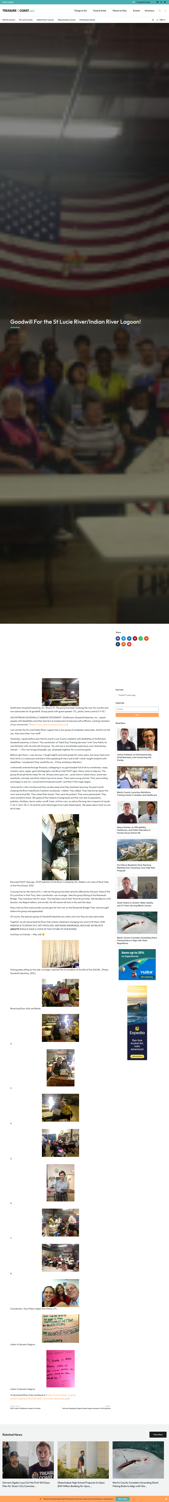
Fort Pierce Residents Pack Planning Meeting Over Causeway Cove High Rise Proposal (136, 868)
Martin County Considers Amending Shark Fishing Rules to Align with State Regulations (137, 940)
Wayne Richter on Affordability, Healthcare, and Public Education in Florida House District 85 (134, 830)
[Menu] (159, 10)
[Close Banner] (166, 1498)
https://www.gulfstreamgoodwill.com (48, 724)
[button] (153, 19)
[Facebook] (157, 2)
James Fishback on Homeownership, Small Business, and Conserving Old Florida (134, 757)
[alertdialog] (84, 1499)
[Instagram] (161, 2)
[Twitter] (165, 2)
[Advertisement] (60, 651)
